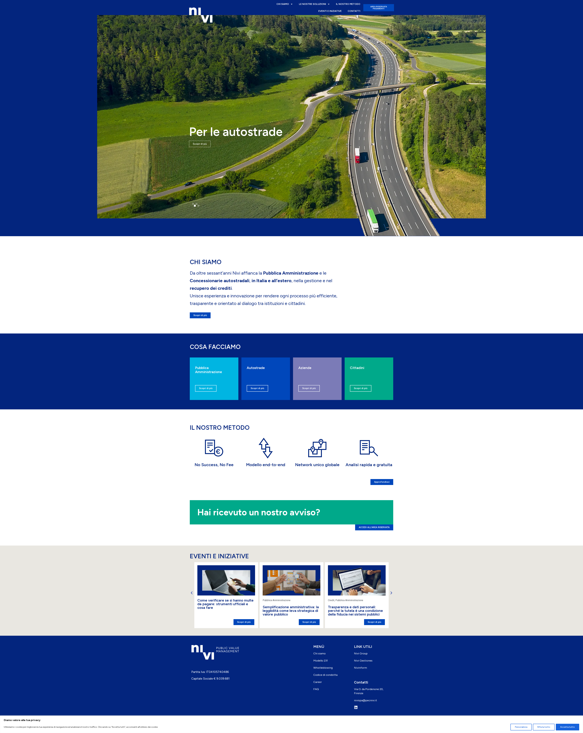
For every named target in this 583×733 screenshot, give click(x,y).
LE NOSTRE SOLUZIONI (312, 4)
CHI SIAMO (282, 4)
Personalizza (521, 727)
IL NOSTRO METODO (348, 4)
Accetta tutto (567, 727)
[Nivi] (201, 7)
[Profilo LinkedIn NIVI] (373, 707)
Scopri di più (206, 388)
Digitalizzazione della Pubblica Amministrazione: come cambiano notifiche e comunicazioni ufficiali (356, 610)
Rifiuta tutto (543, 727)
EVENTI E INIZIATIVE (330, 11)
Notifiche (333, 600)
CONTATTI (354, 11)
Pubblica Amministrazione (211, 600)
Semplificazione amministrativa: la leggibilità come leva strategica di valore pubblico (225, 610)
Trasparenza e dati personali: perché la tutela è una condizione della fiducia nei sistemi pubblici (290, 610)
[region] (291, 724)
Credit (266, 600)
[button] (193, 204)
